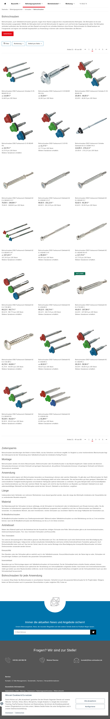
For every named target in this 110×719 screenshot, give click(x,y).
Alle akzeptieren (90, 701)
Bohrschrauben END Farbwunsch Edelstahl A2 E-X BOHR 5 (54, 306)
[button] (18, 79)
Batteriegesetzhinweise (44, 691)
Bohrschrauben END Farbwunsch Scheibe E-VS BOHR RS (91, 92)
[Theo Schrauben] (5, 3)
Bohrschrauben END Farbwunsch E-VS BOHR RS (17, 145)
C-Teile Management (19, 681)
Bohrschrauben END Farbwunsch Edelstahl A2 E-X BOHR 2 (54, 361)
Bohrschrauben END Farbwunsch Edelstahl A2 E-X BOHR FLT (91, 199)
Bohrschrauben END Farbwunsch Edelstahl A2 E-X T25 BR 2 (17, 361)
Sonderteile (32, 681)
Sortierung (18, 43)
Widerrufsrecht (59, 691)
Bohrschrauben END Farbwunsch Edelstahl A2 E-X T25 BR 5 (17, 306)
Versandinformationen (51, 681)
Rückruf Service (52, 660)
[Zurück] (85, 49)
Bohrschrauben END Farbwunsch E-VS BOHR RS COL (54, 92)
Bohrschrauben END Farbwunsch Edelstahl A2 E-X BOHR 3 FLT (54, 199)
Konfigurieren (90, 706)
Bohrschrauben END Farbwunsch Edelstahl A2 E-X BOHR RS (17, 415)
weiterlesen (7, 34)
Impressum (9, 712)
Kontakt (8, 681)
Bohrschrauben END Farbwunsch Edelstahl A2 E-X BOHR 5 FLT (17, 199)
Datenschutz (19, 712)
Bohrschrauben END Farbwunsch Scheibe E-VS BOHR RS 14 (18, 92)
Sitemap (23, 691)
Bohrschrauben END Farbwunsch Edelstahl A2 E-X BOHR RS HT (91, 251)
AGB (17, 691)
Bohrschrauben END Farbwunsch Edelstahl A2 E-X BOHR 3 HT (54, 251)
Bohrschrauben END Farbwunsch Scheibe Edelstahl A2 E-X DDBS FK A (89, 145)
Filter (7, 43)
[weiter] (106, 49)
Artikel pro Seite (34, 43)
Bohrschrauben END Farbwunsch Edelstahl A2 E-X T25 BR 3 (91, 306)
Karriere (40, 681)
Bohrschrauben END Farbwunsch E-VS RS (52, 143)
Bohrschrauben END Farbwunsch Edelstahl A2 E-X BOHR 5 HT (17, 251)
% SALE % (83, 4)
